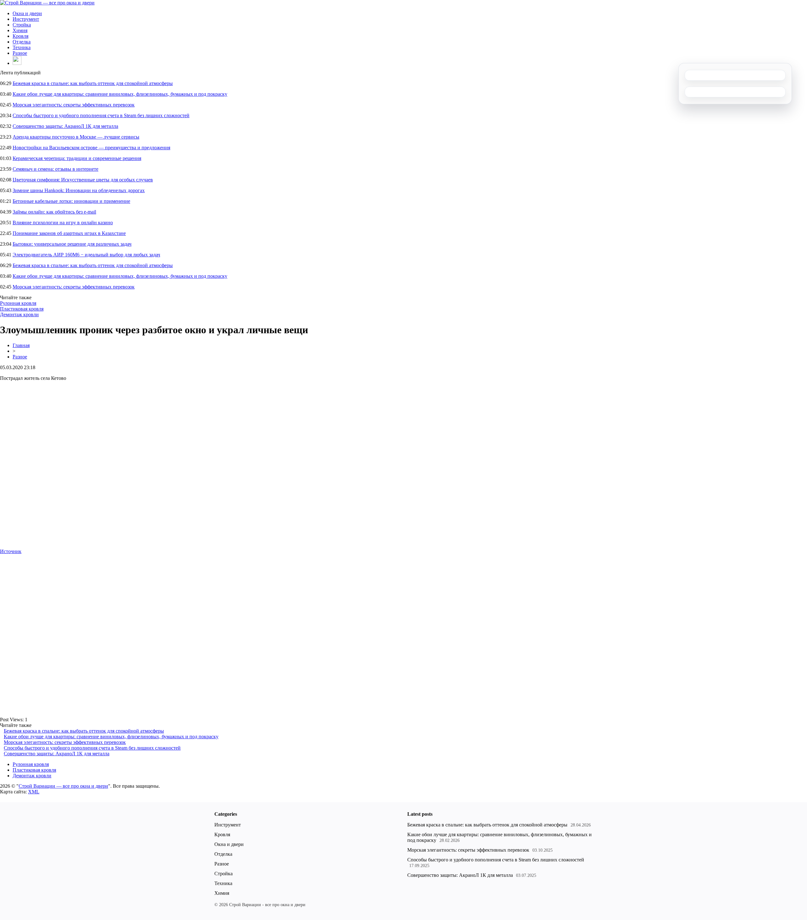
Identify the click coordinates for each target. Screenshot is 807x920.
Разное (20, 53)
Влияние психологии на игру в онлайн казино (63, 222)
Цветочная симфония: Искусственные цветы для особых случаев (83, 179)
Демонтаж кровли (19, 314)
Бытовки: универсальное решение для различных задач (72, 244)
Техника (22, 47)
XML (33, 791)
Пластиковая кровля (22, 308)
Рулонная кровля (18, 303)
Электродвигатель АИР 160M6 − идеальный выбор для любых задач (86, 254)
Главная (21, 345)
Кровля (20, 36)
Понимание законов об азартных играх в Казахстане (69, 233)
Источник (10, 551)
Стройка (22, 24)
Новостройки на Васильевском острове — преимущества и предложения (91, 147)
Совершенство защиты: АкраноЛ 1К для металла (65, 126)
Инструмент (26, 19)
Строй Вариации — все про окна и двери (63, 786)
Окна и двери (27, 13)
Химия (20, 30)
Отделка (22, 41)
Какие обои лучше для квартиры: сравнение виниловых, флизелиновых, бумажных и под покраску (120, 94)
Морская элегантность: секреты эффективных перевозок (74, 104)
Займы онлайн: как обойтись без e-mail (54, 211)
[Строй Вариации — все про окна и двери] (47, 2)
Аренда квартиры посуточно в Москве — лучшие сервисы (76, 137)
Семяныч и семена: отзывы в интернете (55, 169)
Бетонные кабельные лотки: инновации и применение (71, 201)
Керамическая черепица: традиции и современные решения (77, 158)
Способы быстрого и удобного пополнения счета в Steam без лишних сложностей (101, 115)
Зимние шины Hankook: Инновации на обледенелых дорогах (79, 190)
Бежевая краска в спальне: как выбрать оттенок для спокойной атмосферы (93, 83)
